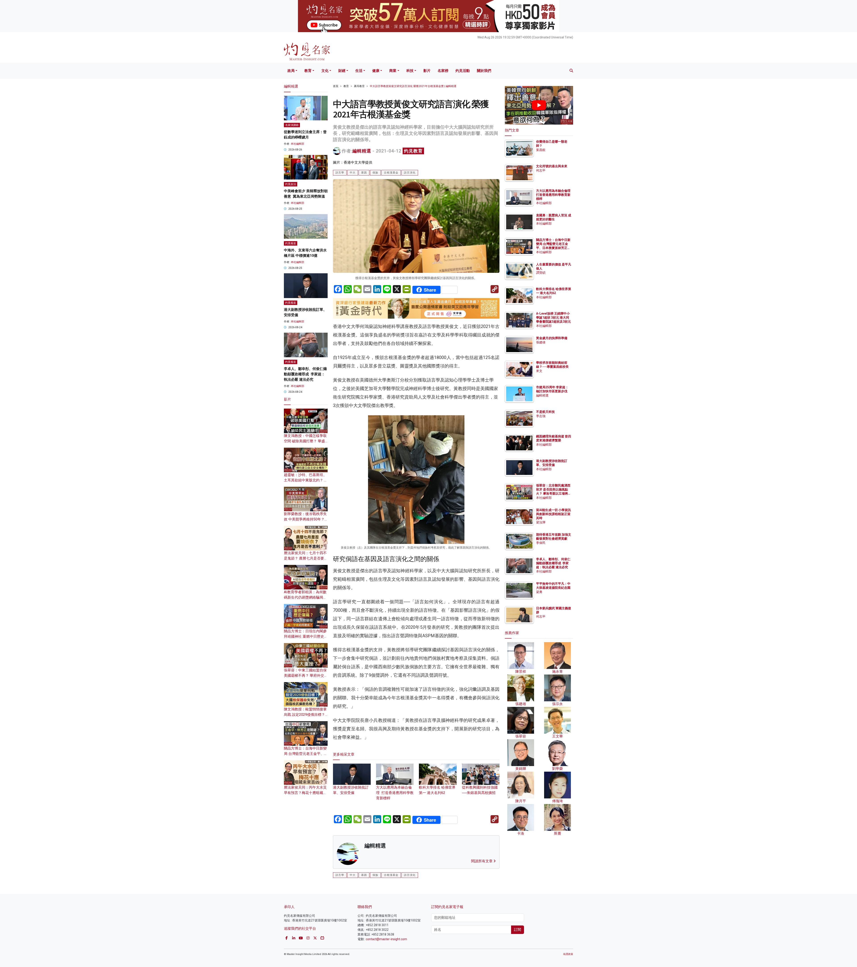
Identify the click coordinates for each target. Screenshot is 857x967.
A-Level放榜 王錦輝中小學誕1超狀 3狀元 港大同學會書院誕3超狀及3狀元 (553, 317)
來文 (539, 371)
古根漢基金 (391, 172)
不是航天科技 (545, 412)
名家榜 (443, 71)
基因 (364, 172)
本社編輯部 (297, 143)
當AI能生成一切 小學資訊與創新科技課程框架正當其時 (553, 514)
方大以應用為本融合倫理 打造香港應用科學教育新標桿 (395, 792)
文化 (325, 71)
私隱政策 (568, 954)
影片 (427, 71)
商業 (392, 71)
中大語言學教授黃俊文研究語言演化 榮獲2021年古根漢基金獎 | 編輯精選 (413, 86)
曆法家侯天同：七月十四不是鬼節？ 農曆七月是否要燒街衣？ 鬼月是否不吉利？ (306, 558)
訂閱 (517, 929)
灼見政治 (290, 184)
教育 (308, 71)
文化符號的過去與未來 (551, 166)
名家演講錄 (292, 125)
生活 (358, 71)
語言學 (339, 172)
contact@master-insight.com (386, 939)
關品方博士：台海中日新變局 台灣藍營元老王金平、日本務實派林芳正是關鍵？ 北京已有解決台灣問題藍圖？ (553, 248)
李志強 (540, 416)
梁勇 (539, 592)
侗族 (375, 172)
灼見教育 (413, 151)
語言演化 (410, 172)
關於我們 (484, 71)
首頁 (335, 86)
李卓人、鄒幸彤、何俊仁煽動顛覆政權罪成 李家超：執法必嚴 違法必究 (305, 374)
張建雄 (540, 342)
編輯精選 (361, 151)
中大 (353, 172)
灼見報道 (290, 243)
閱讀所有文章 (482, 861)
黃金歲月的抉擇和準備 (551, 338)
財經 (341, 71)
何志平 (540, 170)
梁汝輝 (540, 522)
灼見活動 (463, 71)
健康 (375, 71)
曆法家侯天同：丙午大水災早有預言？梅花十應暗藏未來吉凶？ (305, 792)
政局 (291, 71)
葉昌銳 (540, 150)
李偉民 (540, 543)
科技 (410, 71)
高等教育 (359, 86)
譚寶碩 (540, 272)
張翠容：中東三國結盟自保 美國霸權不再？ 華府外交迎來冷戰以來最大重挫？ (306, 675)
